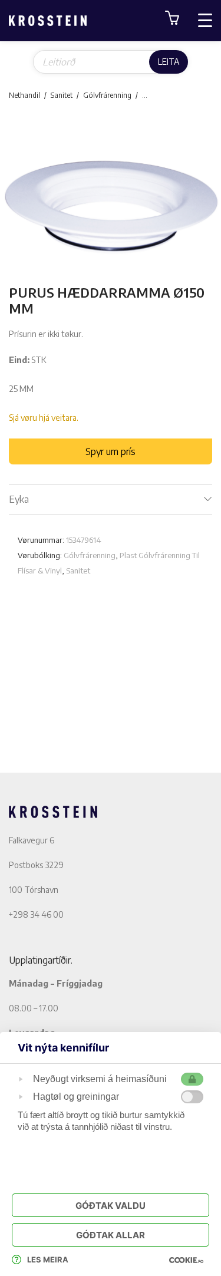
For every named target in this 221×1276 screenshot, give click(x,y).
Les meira (47, 1259)
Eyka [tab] (19, 499)
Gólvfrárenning (107, 95)
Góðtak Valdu (110, 1205)
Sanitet (61, 95)
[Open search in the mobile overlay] (110, 62)
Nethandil (24, 95)
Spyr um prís (110, 451)
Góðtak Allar (110, 1235)
